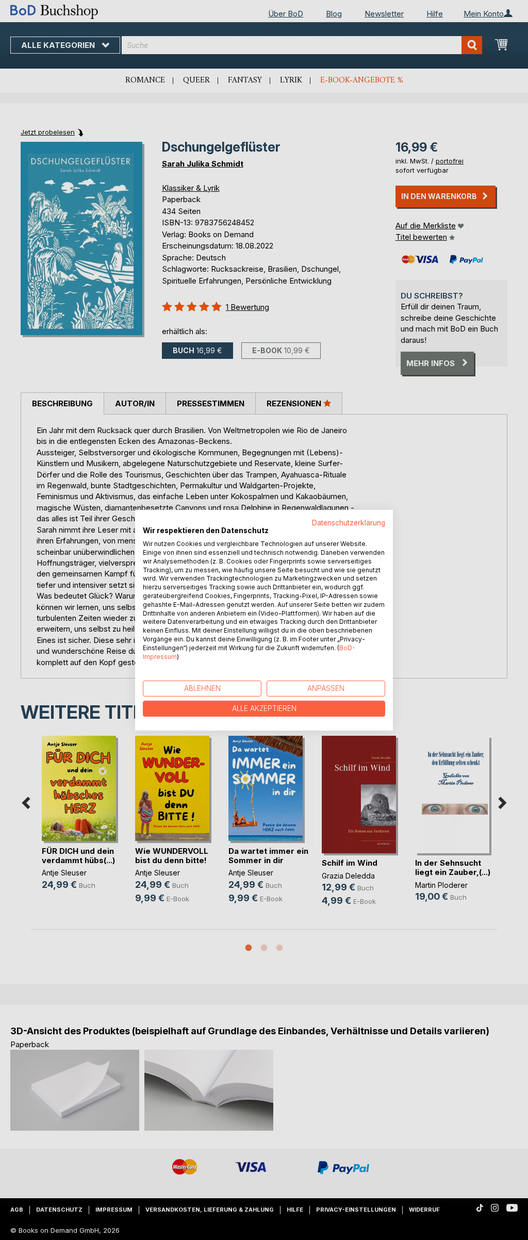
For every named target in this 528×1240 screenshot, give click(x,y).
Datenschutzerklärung (348, 522)
